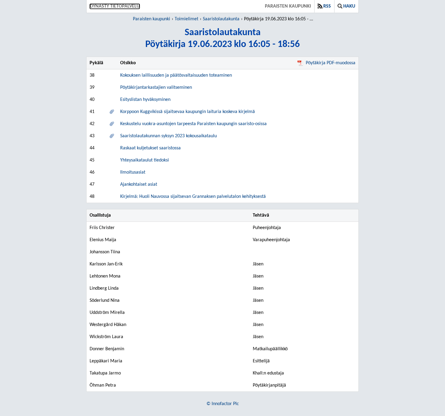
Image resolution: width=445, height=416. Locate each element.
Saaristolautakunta (221, 19)
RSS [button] (327, 6)
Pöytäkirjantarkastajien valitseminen (156, 87)
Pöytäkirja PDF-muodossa (330, 63)
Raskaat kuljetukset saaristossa (150, 148)
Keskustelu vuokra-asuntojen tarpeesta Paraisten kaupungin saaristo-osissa (193, 123)
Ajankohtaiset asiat (138, 184)
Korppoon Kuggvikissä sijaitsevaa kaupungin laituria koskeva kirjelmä (187, 111)
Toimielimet (186, 19)
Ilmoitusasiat (132, 172)
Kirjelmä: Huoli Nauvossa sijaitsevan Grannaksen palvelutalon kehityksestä (193, 196)
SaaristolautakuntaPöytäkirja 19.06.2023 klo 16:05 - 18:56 (222, 38)
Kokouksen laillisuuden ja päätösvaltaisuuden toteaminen (176, 75)
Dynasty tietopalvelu (115, 6)
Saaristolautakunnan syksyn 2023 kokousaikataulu (168, 136)
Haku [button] (349, 6)
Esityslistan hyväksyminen (145, 99)
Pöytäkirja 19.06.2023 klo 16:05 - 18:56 (279, 19)
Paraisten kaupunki (288, 6)
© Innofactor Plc (222, 403)
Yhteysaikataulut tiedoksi (144, 160)
